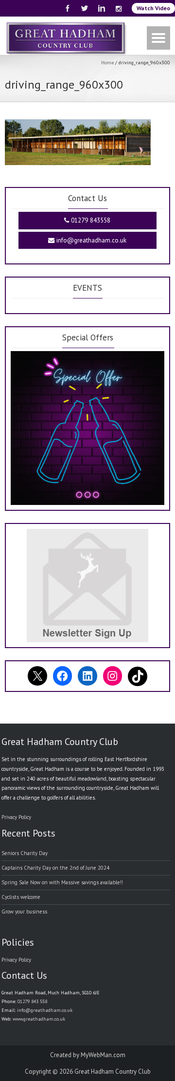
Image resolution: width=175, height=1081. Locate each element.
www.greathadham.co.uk (39, 1019)
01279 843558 (89, 220)
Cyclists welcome (20, 897)
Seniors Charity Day (24, 853)
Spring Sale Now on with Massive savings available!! (62, 882)
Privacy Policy (16, 817)
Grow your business (24, 911)
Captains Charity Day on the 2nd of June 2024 (55, 867)
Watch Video (153, 8)
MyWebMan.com (103, 1055)
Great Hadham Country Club (112, 1071)
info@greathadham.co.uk (90, 240)
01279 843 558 (32, 1001)
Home (107, 62)
